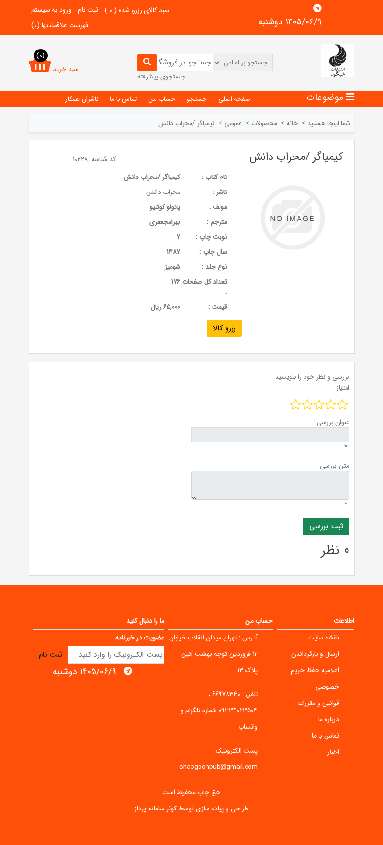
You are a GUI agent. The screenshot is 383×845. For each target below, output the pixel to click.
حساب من (162, 99)
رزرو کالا (224, 328)
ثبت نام (88, 10)
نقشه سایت (323, 637)
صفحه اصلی (234, 99)
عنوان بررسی (333, 422)
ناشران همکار (82, 99)
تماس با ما (123, 99)
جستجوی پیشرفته (161, 76)
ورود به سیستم (51, 10)
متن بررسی (334, 466)
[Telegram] (317, 8)
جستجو (197, 99)
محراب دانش (163, 192)
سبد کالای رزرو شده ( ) (137, 10)
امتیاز (342, 388)
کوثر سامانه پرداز (156, 808)
